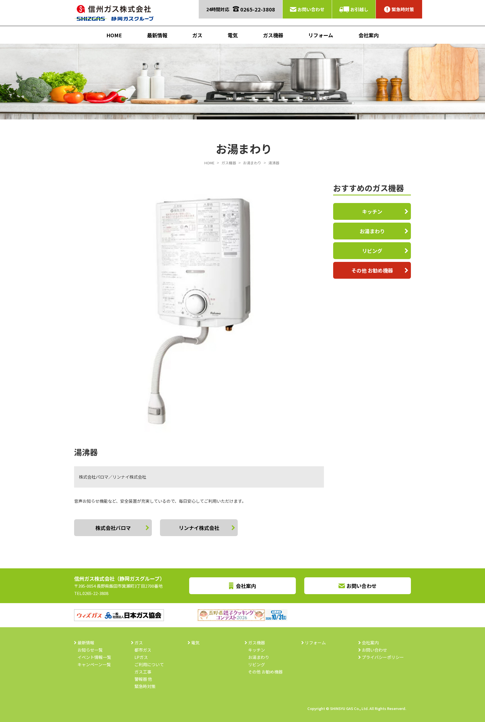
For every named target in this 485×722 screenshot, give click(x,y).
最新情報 (157, 35)
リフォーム (320, 35)
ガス (197, 35)
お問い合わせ (311, 9)
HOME (114, 35)
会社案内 (368, 35)
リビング (372, 250)
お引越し (359, 9)
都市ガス (142, 650)
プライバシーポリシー (383, 657)
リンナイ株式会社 (199, 527)
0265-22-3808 (257, 9)
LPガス (141, 657)
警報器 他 (143, 679)
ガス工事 (142, 672)
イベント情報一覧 (94, 657)
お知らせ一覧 (90, 650)
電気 (233, 35)
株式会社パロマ (113, 527)
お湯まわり (372, 231)
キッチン (372, 211)
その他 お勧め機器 (372, 270)
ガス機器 (273, 35)
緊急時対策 (403, 9)
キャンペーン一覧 (94, 664)
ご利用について (149, 664)
